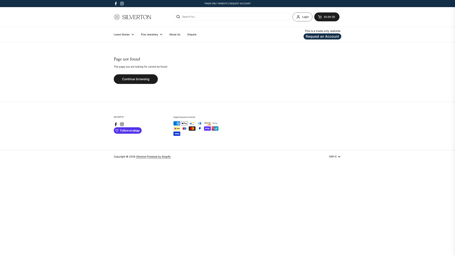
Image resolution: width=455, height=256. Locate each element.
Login (305, 16)
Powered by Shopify (159, 156)
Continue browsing (135, 79)
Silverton (141, 156)
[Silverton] (132, 17)
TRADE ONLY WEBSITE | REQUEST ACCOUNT (227, 3)
